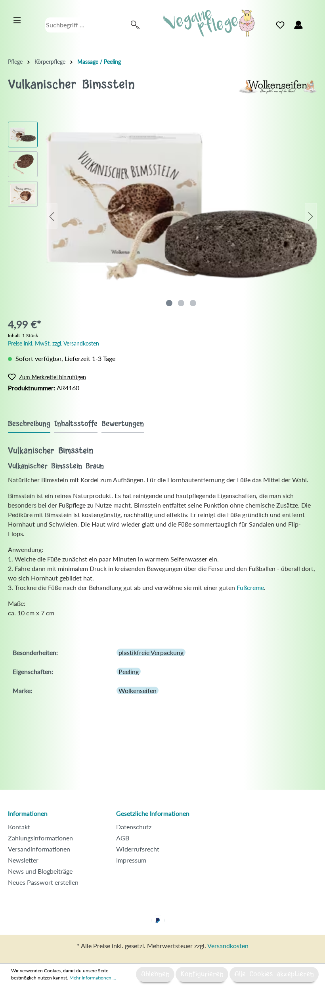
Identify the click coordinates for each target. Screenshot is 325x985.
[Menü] (17, 20)
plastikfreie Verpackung (151, 652)
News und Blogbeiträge (40, 871)
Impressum (131, 860)
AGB (122, 838)
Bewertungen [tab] (122, 424)
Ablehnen (155, 974)
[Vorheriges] (51, 216)
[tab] (29, 424)
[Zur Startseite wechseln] (209, 23)
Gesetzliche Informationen (152, 813)
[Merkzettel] (280, 24)
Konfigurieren (202, 974)
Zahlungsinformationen (40, 838)
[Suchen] (135, 24)
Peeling (129, 671)
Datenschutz (133, 826)
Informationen (28, 813)
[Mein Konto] (298, 24)
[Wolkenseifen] (277, 86)
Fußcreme (250, 587)
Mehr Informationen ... (92, 978)
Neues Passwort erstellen (43, 882)
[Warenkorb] (312, 23)
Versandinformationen (39, 849)
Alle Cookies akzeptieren (274, 974)
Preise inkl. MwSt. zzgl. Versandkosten (53, 343)
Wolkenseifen (138, 690)
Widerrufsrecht (137, 849)
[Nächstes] (311, 216)
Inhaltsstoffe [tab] (76, 424)
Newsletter (23, 860)
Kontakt (19, 826)
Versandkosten (228, 945)
